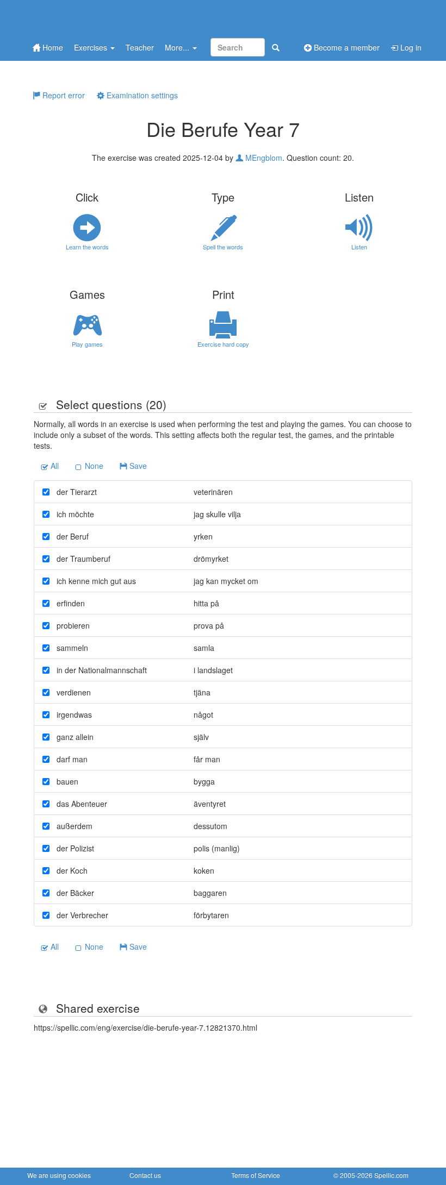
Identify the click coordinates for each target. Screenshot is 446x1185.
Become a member (346, 47)
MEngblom (262, 157)
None (93, 465)
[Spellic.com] (84, 18)
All (53, 465)
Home (51, 47)
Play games (87, 344)
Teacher (140, 47)
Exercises (91, 47)
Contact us (145, 1175)
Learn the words (87, 246)
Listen (359, 246)
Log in (410, 47)
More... (178, 47)
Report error (62, 95)
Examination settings (141, 95)
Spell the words (223, 246)
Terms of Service (255, 1175)
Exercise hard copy (223, 344)
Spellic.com (391, 1175)
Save (137, 465)
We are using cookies (59, 1175)
